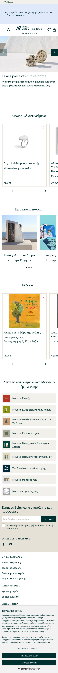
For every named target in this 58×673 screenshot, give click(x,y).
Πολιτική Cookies (43, 642)
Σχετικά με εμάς (10, 591)
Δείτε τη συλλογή (17, 260)
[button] (3, 52)
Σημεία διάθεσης (10, 596)
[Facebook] (3, 544)
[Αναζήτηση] (8, 30)
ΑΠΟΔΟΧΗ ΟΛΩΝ (29, 662)
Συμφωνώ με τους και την (30, 527)
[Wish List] (42, 128)
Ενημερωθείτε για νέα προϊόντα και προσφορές (27, 509)
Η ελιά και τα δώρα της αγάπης (22, 332)
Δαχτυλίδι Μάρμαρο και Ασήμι (22, 163)
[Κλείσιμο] (53, 8)
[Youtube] (11, 544)
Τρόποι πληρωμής (11, 562)
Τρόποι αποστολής (11, 567)
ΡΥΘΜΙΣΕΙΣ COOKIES (27, 648)
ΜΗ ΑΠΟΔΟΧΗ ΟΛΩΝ (29, 655)
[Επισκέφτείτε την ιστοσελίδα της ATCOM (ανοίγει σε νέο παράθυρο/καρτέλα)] (29, 669)
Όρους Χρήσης (30, 525)
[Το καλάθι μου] (54, 30)
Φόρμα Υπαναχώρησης (14, 578)
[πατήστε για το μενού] (4, 30)
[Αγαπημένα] (49, 30)
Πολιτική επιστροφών (13, 573)
